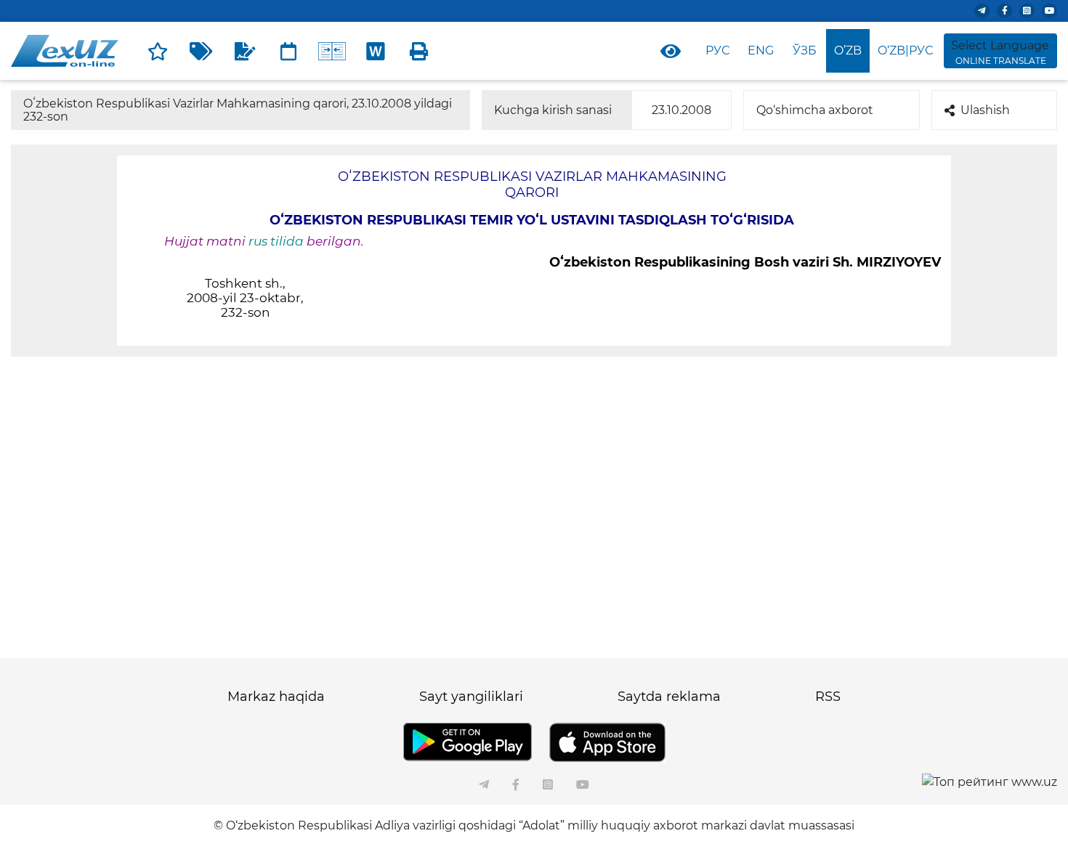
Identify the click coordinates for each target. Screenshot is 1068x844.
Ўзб (805, 50)
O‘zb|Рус (905, 50)
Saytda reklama (669, 697)
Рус (717, 50)
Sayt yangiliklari (471, 697)
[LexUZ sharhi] (245, 51)
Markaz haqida (276, 697)
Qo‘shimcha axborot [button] (814, 110)
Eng (761, 50)
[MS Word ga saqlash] (375, 51)
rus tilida (276, 241)
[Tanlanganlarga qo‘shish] (157, 51)
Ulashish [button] (985, 110)
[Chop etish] (419, 51)
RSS (828, 697)
